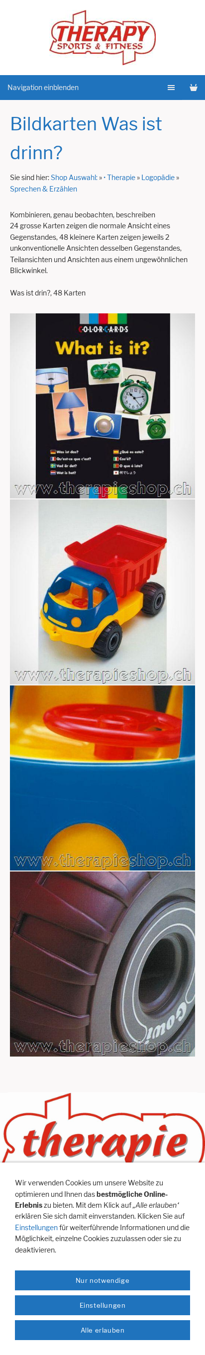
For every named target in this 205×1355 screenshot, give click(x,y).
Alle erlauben (103, 1330)
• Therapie (119, 177)
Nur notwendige (102, 1280)
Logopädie (158, 177)
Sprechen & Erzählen (43, 189)
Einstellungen (36, 1227)
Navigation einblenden (43, 87)
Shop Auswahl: (74, 177)
